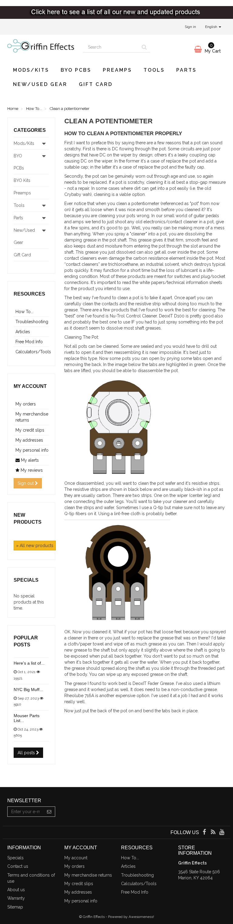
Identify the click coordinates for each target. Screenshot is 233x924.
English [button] (211, 27)
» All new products (34, 545)
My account (30, 386)
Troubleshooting (31, 321)
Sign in (190, 27)
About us (16, 889)
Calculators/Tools (33, 351)
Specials (26, 580)
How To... (24, 311)
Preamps (117, 70)
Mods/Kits (31, 70)
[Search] (144, 47)
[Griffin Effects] (40, 46)
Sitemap (15, 907)
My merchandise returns (88, 875)
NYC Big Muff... (28, 689)
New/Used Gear (40, 84)
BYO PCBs (76, 70)
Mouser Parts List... (26, 718)
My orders (25, 404)
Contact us (17, 866)
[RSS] (213, 832)
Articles (22, 331)
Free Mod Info (29, 341)
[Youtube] (222, 832)
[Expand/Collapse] (44, 143)
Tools (154, 70)
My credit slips (29, 430)
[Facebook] (204, 832)
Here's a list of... (29, 663)
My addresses (29, 440)
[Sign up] (49, 811)
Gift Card (96, 84)
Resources (29, 293)
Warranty (16, 898)
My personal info (32, 450)
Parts (186, 70)
